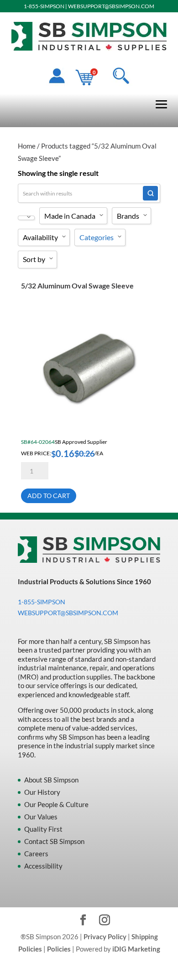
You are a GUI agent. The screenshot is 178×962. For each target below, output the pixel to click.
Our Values (41, 817)
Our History (42, 792)
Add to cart (48, 495)
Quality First (43, 829)
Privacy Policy (105, 936)
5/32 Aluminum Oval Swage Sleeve (77, 285)
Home (27, 146)
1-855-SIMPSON (44, 6)
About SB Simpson (51, 780)
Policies (59, 949)
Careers (36, 853)
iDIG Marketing (136, 949)
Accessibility (43, 866)
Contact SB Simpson (54, 841)
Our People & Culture (56, 804)
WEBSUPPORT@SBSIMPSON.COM (111, 6)
